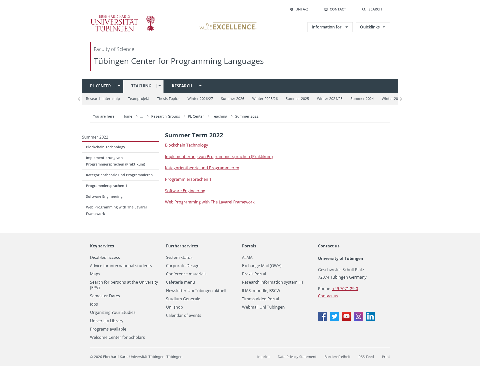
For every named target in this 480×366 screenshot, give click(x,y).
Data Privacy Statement (297, 356)
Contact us (329, 246)
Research (182, 86)
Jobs (94, 304)
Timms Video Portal (260, 299)
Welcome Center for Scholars (117, 337)
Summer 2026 (232, 98)
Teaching (141, 86)
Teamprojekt (138, 98)
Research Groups (165, 116)
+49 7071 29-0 (345, 288)
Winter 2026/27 (200, 98)
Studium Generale (183, 299)
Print (386, 356)
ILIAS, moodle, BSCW (261, 290)
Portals (249, 246)
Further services (182, 246)
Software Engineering (104, 196)
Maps (95, 274)
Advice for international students (121, 265)
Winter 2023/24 (394, 98)
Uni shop (174, 307)
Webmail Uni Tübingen (263, 307)
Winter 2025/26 (265, 98)
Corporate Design (183, 265)
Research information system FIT (273, 282)
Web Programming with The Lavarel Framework (116, 210)
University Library (106, 321)
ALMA (247, 257)
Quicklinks (370, 27)
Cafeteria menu (180, 282)
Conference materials (186, 274)
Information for (327, 27)
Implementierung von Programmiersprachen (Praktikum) (115, 161)
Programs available (108, 329)
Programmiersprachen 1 (106, 185)
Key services (102, 246)
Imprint (263, 356)
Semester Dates (105, 296)
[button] (372, 9)
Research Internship (103, 98)
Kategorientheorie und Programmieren (119, 175)
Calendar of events (183, 315)
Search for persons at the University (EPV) (124, 285)
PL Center (100, 86)
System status (179, 257)
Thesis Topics (168, 98)
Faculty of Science (114, 49)
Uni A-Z (302, 9)
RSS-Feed (366, 356)
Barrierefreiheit (337, 356)
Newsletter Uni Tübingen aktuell (196, 290)
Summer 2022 (246, 116)
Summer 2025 (297, 98)
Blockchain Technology (105, 147)
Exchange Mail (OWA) (262, 265)
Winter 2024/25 (329, 98)
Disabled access (105, 257)
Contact (338, 9)
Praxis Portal (254, 274)
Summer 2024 (362, 98)
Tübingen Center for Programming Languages (179, 60)
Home (127, 116)
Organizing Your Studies (113, 312)
